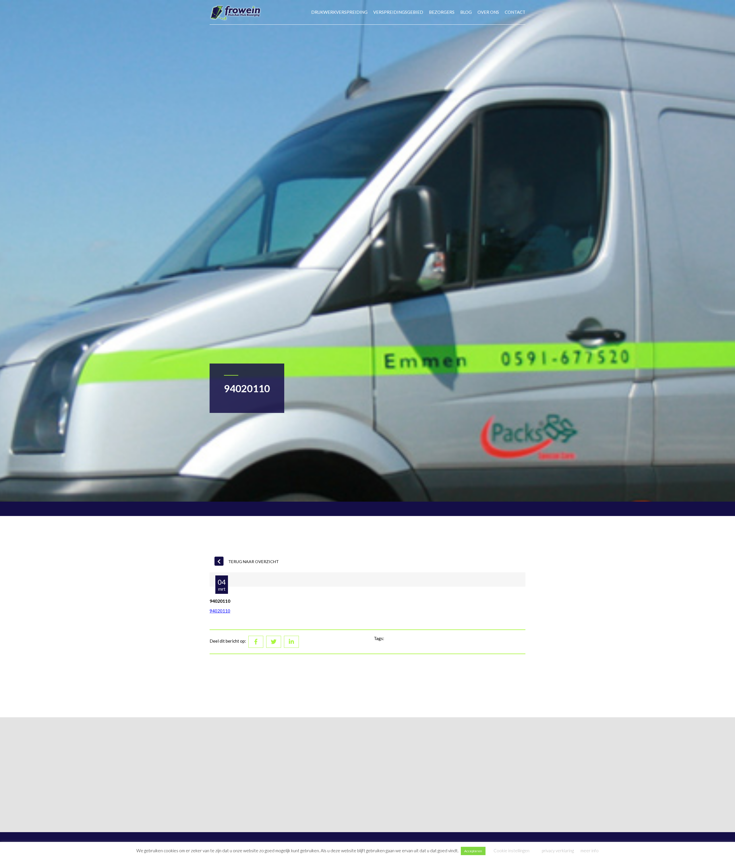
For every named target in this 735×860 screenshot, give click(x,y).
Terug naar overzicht (253, 561)
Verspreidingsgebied (398, 12)
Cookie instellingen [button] (511, 850)
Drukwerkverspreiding (339, 12)
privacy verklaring (558, 850)
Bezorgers (441, 12)
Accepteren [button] (473, 851)
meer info (590, 850)
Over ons (488, 12)
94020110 (220, 610)
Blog (466, 12)
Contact (515, 12)
